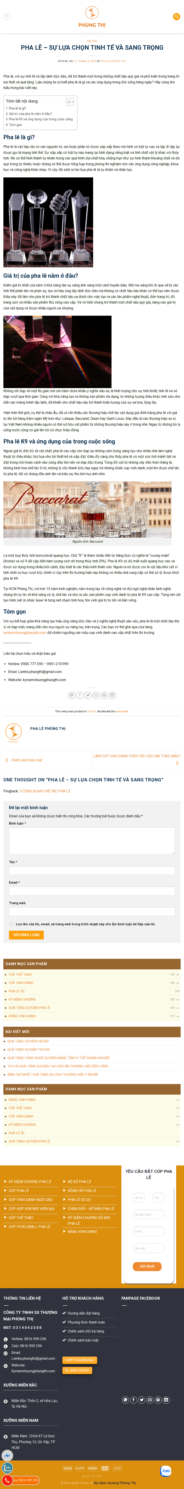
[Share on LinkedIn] (112, 695)
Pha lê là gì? (17, 108)
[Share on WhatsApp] (71, 695)
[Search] (176, 16)
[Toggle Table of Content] (68, 102)
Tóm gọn (15, 125)
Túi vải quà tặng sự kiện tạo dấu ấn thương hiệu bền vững (58, 1066)
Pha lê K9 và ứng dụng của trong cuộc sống (41, 119)
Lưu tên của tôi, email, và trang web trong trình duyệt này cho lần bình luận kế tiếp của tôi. (86, 924)
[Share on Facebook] (79, 695)
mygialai (54, 1483)
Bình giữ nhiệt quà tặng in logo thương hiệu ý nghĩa (53, 1075)
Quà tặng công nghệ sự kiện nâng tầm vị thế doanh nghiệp (59, 1058)
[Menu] (7, 16)
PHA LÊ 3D (16, 991)
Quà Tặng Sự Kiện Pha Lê (29, 1008)
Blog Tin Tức (92, 1476)
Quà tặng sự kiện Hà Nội (28, 1041)
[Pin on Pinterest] (104, 695)
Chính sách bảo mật (26, 760)
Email (14, 883)
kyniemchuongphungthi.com (24, 632)
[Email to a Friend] (96, 695)
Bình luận (17, 823)
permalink (122, 711)
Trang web (17, 903)
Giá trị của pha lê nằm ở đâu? (30, 114)
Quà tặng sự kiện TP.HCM (28, 1050)
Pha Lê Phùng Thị (113, 61)
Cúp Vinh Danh (21, 983)
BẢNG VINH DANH (22, 1016)
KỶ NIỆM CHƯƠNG (22, 999)
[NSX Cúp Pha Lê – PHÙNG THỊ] (92, 16)
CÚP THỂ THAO (20, 975)
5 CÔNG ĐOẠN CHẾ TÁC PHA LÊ (45, 791)
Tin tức (92, 41)
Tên (13, 862)
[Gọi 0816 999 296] (7, 1480)
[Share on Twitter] (88, 695)
